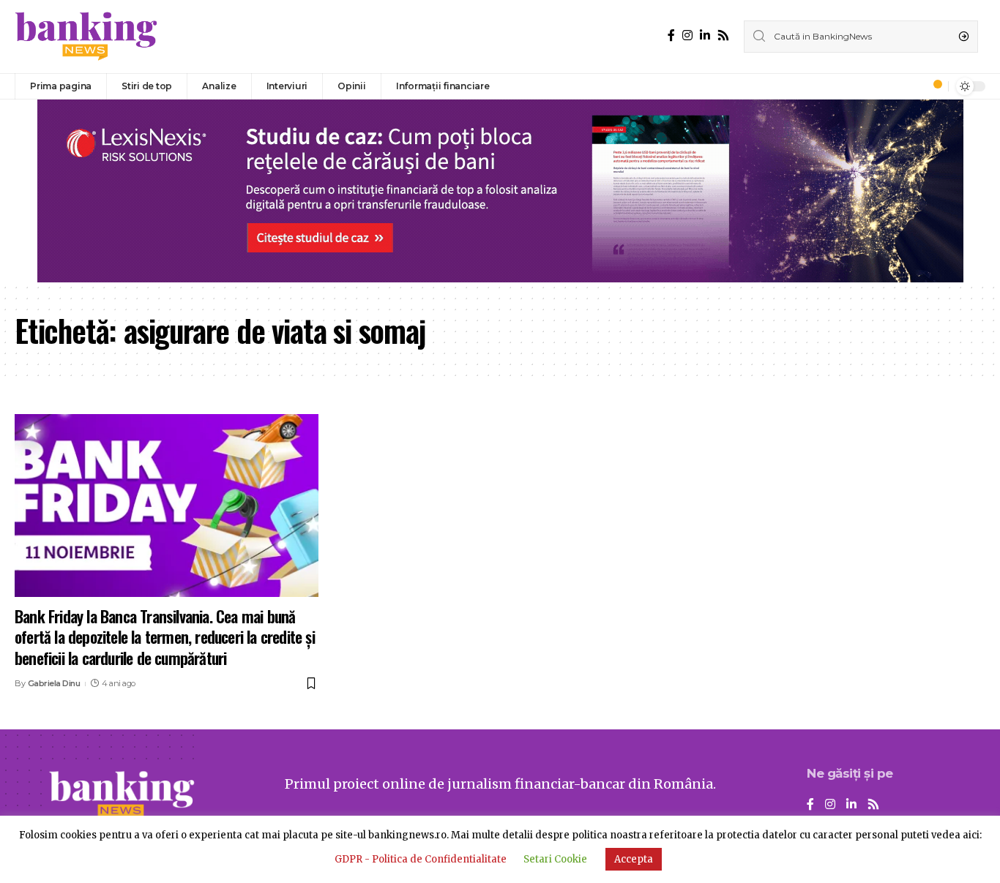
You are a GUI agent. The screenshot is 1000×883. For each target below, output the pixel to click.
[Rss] (723, 35)
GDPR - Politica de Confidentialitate (421, 859)
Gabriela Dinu (54, 683)
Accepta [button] (633, 859)
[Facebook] (671, 35)
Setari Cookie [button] (555, 859)
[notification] (933, 86)
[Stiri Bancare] (86, 36)
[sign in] (913, 86)
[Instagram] (687, 35)
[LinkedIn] (705, 35)
